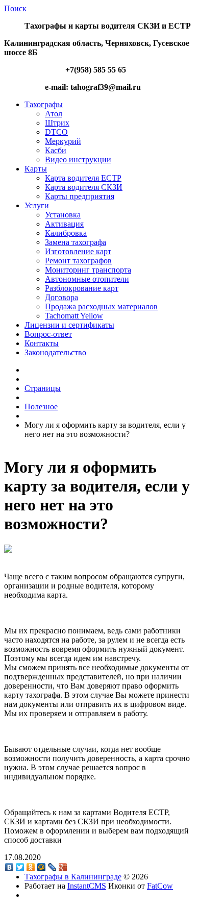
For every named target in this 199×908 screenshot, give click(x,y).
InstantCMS (86, 885)
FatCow (160, 885)
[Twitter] (20, 867)
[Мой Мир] (41, 867)
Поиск (15, 8)
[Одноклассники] (31, 867)
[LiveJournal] (52, 867)
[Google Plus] (63, 867)
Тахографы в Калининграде (72, 876)
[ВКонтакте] (9, 867)
